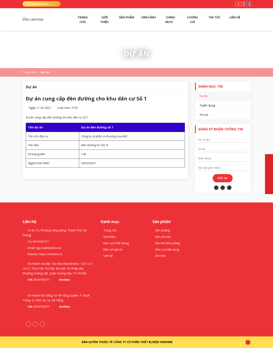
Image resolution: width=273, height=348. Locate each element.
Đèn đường (162, 230)
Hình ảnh (148, 17)
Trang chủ (83, 19)
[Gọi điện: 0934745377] (269, 158)
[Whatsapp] (269, 182)
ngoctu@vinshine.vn (48, 248)
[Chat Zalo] (269, 174)
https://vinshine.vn (50, 254)
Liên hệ (235, 17)
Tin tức (214, 17)
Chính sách (170, 19)
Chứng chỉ (192, 19)
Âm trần (160, 256)
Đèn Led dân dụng (167, 249)
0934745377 (41, 241)
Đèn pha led (163, 237)
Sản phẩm (126, 17)
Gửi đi (223, 178)
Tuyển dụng (207, 105)
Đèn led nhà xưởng (167, 243)
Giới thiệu (104, 19)
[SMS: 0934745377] (269, 166)
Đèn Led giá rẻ (112, 249)
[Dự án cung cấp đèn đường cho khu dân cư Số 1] (33, 19)
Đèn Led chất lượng (116, 243)
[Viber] (269, 190)
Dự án (45, 72)
